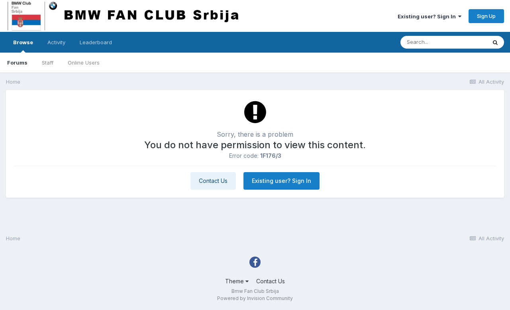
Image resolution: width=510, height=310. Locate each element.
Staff (47, 62)
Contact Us (213, 180)
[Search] (495, 42)
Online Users (84, 62)
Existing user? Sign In (428, 16)
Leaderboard (96, 42)
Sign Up (486, 16)
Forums (17, 62)
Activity (56, 42)
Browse (23, 42)
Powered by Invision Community (255, 298)
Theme (235, 281)
